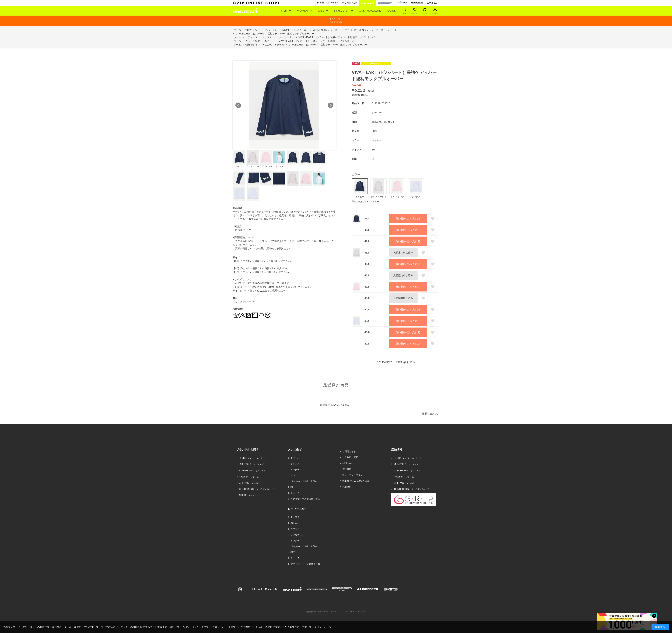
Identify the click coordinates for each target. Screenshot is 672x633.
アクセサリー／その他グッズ (305, 498)
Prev (238, 105)
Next (330, 105)
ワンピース (296, 534)
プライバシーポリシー (353, 474)
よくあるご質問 (350, 457)
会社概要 (346, 468)
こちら (263, 290)
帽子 (292, 487)
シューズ (295, 492)
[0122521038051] (252, 157)
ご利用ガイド (349, 451)
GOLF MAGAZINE (370, 10)
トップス (295, 457)
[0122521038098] (239, 157)
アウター (295, 469)
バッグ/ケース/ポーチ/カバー (305, 481)
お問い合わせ (349, 463)
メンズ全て (295, 449)
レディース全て (297, 508)
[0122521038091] (239, 193)
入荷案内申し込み (403, 252)
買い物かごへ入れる (408, 218)
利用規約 (346, 486)
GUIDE (391, 10)
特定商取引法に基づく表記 (355, 480)
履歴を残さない (430, 413)
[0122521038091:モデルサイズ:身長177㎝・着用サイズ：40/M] (279, 157)
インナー (295, 475)
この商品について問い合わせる (395, 362)
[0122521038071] (266, 157)
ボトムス (295, 463)
